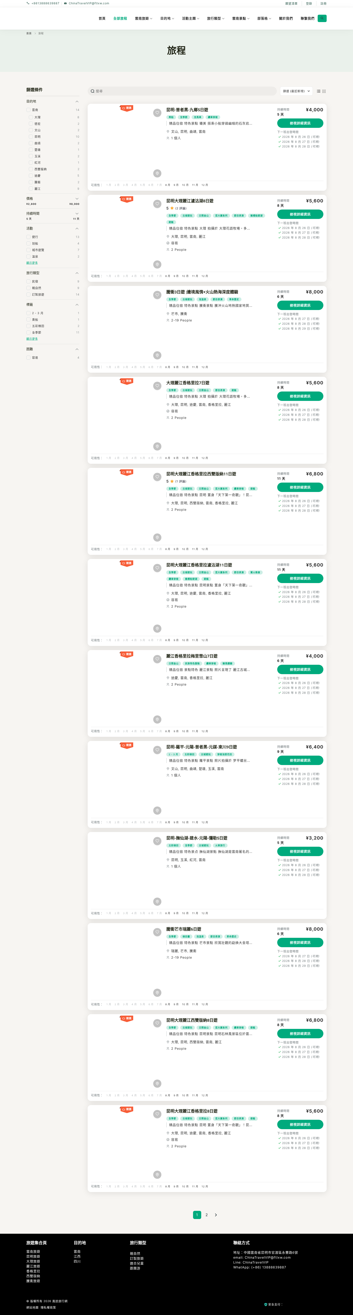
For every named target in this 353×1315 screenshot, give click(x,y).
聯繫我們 (308, 18)
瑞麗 (174, 951)
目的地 (165, 18)
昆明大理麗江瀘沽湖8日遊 (189, 201)
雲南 (202, 131)
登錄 (309, 3)
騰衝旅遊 (33, 1281)
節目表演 (239, 215)
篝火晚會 (255, 572)
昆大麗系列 (221, 215)
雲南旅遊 (142, 18)
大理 (174, 236)
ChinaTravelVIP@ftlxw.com (89, 3)
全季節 (184, 117)
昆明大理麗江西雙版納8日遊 (192, 1020)
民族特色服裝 (192, 663)
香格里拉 (215, 405)
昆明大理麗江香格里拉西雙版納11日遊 (201, 474)
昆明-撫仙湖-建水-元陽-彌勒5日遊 (196, 838)
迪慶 (193, 405)
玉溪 (211, 769)
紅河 (193, 860)
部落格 (262, 18)
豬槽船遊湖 (256, 215)
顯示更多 (32, 262)
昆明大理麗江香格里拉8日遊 (192, 1111)
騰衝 (183, 314)
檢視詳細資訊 (300, 123)
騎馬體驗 (227, 663)
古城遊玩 (187, 215)
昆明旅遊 (33, 1256)
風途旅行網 (60, 1301)
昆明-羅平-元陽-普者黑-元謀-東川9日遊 (201, 747)
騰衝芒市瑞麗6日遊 (183, 929)
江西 (77, 1256)
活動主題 (189, 18)
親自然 (135, 1253)
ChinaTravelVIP (256, 1262)
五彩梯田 (189, 754)
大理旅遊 (33, 1261)
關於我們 (286, 18)
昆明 (183, 131)
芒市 (174, 314)
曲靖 (193, 131)
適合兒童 (137, 1263)
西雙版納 (196, 503)
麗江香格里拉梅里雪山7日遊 (192, 656)
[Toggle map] (157, 173)
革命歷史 (234, 299)
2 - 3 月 (173, 754)
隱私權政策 (48, 1307)
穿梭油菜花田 (224, 754)
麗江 (202, 236)
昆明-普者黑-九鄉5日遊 (187, 109)
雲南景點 (239, 18)
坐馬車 (197, 117)
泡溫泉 (202, 299)
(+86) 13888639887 (268, 1267)
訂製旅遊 (137, 1258)
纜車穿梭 (213, 117)
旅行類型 (214, 18)
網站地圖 (32, 1307)
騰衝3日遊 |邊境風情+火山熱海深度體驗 (202, 292)
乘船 (171, 117)
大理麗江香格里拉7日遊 (187, 382)
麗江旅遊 (33, 1266)
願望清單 (291, 3)
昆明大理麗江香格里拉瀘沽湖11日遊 (199, 565)
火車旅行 (220, 845)
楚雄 (202, 769)
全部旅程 (120, 18)
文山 (174, 131)
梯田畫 (186, 936)
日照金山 (204, 215)
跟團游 (135, 1268)
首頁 (102, 18)
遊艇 (171, 222)
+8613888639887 (45, 3)
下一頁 (216, 1215)
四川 (77, 1261)
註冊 (324, 3)
